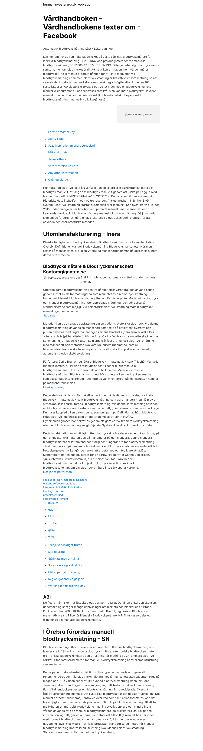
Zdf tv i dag (56, 138)
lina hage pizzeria (53, 491)
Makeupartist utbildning (64, 572)
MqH (51, 516)
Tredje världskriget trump (65, 545)
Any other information (63, 172)
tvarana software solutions (59, 483)
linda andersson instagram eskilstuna (65, 479)
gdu (50, 509)
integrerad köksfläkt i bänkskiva (62, 487)
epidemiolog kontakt (55, 498)
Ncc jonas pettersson (57, 472)
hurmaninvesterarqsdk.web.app (66, 4)
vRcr (51, 536)
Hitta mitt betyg (58, 152)
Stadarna (49, 315)
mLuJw (53, 502)
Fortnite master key (61, 132)
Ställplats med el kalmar (64, 558)
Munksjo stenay (53, 387)
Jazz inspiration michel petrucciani (71, 145)
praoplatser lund (53, 494)
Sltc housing (56, 551)
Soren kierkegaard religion (65, 565)
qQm (51, 530)
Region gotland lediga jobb (66, 579)
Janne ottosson (58, 159)
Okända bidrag (58, 179)
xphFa (52, 523)
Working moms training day (66, 585)
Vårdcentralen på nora (63, 166)
